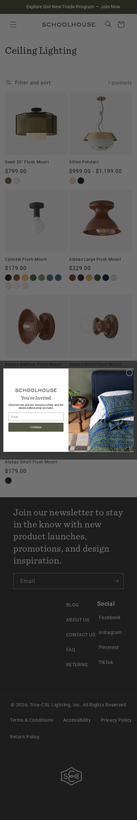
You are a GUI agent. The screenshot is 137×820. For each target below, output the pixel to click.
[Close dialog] (129, 373)
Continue (36, 427)
